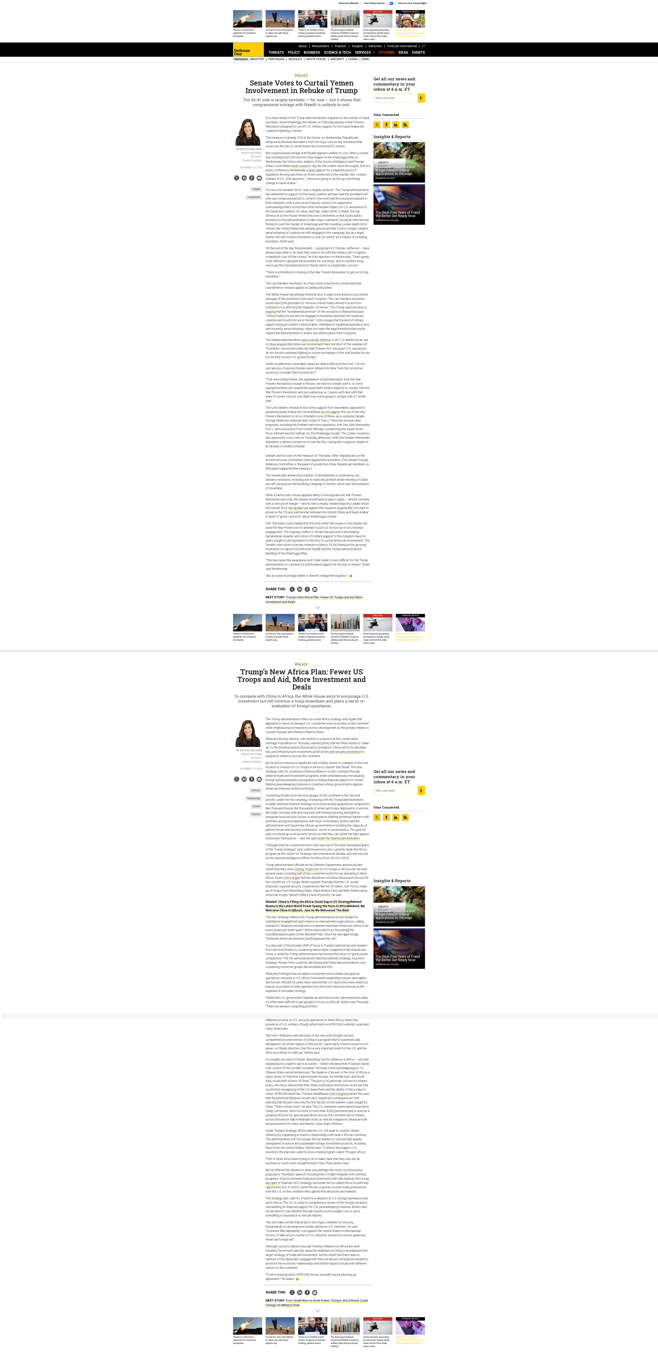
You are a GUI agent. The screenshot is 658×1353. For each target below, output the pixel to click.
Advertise (375, 46)
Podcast (340, 46)
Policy (294, 52)
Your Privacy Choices (374, 3)
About (302, 46)
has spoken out (298, 508)
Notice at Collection (348, 3)
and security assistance (345, 751)
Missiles (295, 59)
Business (312, 52)
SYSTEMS (387, 52)
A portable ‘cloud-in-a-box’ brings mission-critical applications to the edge (395, 170)
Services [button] (363, 52)
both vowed (300, 166)
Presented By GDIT (385, 178)
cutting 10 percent (307, 869)
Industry (257, 59)
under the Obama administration (339, 838)
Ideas (403, 52)
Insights (357, 46)
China (353, 59)
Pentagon (276, 59)
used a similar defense (316, 340)
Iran (365, 59)
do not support (330, 412)
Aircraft (337, 59)
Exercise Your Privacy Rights (412, 3)
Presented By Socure (387, 220)
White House (316, 59)
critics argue (291, 877)
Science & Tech (337, 52)
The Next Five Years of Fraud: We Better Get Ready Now (398, 214)
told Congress (339, 1093)
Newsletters (320, 46)
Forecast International (402, 46)
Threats (276, 52)
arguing (270, 311)
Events (418, 52)
